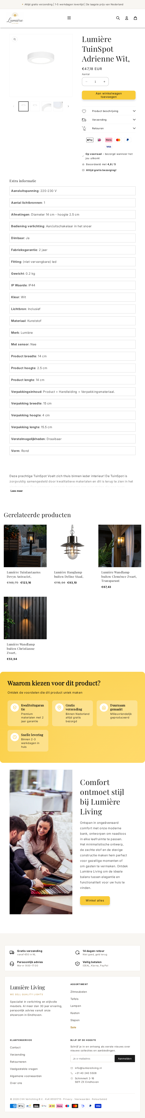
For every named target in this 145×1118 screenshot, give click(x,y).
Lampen (75, 1005)
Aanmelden (125, 1058)
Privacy (67, 1099)
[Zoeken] (118, 18)
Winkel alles (95, 900)
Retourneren (18, 1061)
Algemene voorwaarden (26, 1076)
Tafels (74, 998)
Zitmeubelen (78, 991)
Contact (15, 1047)
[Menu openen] (69, 18)
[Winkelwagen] (135, 18)
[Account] (126, 18)
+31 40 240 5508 (86, 1073)
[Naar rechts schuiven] (68, 106)
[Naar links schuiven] (13, 106)
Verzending (17, 1054)
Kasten (75, 1013)
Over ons (16, 1083)
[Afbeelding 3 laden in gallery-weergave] (46, 106)
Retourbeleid (99, 1099)
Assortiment (79, 984)
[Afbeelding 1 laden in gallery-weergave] (23, 106)
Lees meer (17, 490)
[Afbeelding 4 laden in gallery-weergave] (58, 106)
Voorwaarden (82, 1099)
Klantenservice (21, 1040)
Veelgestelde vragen (24, 1068)
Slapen (75, 1020)
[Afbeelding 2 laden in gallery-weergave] (35, 106)
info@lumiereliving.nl (88, 1067)
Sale (73, 1027)
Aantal (85, 74)
